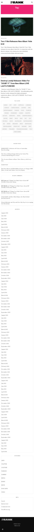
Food (22, 110)
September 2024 (5, 278)
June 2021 (4, 386)
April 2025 (4, 258)
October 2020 (5, 406)
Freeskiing (14, 113)
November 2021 (5, 372)
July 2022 (3, 352)
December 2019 (5, 429)
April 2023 (4, 326)
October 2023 (5, 309)
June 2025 (4, 252)
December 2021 (5, 369)
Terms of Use (17, 525)
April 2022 (4, 360)
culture (23, 107)
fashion (17, 110)
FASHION (4, 471)
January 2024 (4, 301)
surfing (5, 129)
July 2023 (3, 318)
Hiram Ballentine (5, 202)
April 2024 (4, 292)
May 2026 (3, 221)
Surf (30, 126)
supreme (24, 126)
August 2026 (4, 213)
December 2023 (5, 304)
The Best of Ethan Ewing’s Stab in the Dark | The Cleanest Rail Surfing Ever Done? (14, 154)
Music (11, 118)
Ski (4, 123)
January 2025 (4, 267)
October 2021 (5, 375)
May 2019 (3, 448)
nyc (26, 118)
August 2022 (4, 349)
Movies (5, 118)
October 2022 (5, 343)
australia (21, 105)
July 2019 (3, 443)
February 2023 (5, 332)
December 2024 (5, 270)
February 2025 (5, 264)
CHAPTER (4, 464)
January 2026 (4, 233)
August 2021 (4, 380)
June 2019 (4, 446)
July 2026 (3, 216)
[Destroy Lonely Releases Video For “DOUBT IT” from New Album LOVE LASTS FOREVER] (17, 66)
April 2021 (4, 392)
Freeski (7, 113)
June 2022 (4, 355)
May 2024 (3, 289)
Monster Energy (27, 115)
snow (21, 123)
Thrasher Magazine (22, 129)
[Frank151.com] (17, 2)
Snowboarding (7, 126)
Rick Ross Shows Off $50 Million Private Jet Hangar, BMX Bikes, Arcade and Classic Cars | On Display (17, 169)
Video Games (17, 131)
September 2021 (5, 377)
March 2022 (4, 363)
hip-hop (5, 115)
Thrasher (11, 129)
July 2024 (3, 284)
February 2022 (5, 366)
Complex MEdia (15, 107)
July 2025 (3, 250)
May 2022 (3, 358)
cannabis (28, 105)
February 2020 (5, 423)
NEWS (3, 485)
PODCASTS (4, 488)
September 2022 (5, 346)
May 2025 (3, 255)
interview (12, 115)
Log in (3, 501)
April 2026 (4, 224)
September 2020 (5, 409)
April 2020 (4, 417)
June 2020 (4, 414)
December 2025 (5, 235)
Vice (31, 129)
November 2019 (5, 431)
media (18, 115)
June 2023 (4, 321)
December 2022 (5, 338)
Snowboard (28, 123)
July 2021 (3, 383)
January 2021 (4, 400)
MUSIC (3, 481)
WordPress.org (5, 509)
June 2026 (4, 218)
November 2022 (5, 341)
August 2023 (4, 315)
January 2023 (4, 335)
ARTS (2, 460)
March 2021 (4, 394)
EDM (29, 107)
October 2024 (5, 275)
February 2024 (5, 298)
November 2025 (5, 238)
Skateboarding (28, 121)
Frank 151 (28, 110)
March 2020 (4, 420)
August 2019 (4, 440)
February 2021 (5, 397)
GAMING (3, 474)
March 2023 (4, 329)
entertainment (8, 110)
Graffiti (27, 113)
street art (17, 126)
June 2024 (4, 287)
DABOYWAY (4, 164)
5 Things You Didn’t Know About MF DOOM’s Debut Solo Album (15, 181)
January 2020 (4, 426)
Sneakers (15, 123)
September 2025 (5, 244)
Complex (6, 107)
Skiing (8, 123)
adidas (5, 105)
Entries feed (4, 504)
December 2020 (5, 403)
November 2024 (5, 272)
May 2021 (3, 389)
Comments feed (5, 506)
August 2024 (4, 281)
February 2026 (5, 230)
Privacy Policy (17, 524)
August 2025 (4, 247)
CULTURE (4, 467)
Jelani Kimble (4, 197)
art (10, 105)
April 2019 (4, 451)
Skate (11, 121)
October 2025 (5, 241)
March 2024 (4, 295)
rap (30, 118)
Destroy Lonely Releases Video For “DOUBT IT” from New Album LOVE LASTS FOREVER (15, 83)
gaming (21, 113)
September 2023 (5, 312)
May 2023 (3, 323)
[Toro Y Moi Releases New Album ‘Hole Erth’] (17, 26)
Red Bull (5, 121)
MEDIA (3, 478)
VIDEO (3, 492)
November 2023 (5, 306)
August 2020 (4, 412)
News (16, 118)
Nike (21, 118)
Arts (15, 105)
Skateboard (18, 121)
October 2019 (5, 434)
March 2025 (4, 261)
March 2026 (4, 227)
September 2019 (5, 437)
